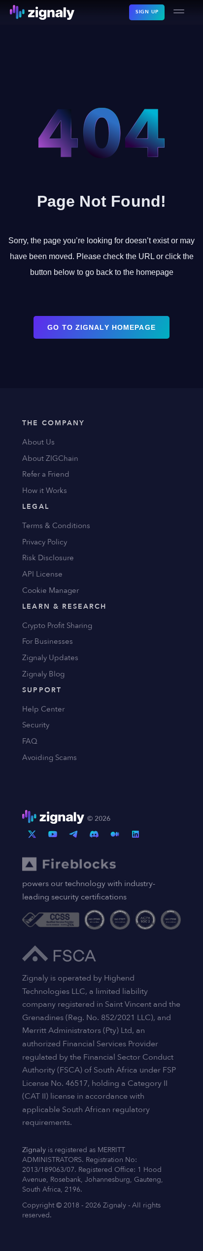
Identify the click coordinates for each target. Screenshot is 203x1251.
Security (35, 725)
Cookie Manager (50, 590)
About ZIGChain (50, 458)
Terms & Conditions (56, 526)
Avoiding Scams (49, 757)
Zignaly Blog (43, 674)
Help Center (43, 709)
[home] (42, 12)
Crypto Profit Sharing (57, 625)
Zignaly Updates (50, 658)
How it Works (44, 490)
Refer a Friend (45, 474)
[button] (179, 12)
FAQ (29, 741)
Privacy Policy (44, 542)
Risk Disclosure (48, 558)
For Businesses (47, 641)
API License (42, 574)
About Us (38, 442)
